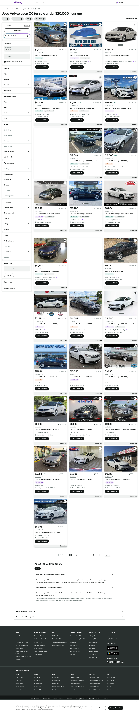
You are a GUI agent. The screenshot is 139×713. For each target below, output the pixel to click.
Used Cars (18, 636)
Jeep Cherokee (75, 690)
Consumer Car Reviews (40, 636)
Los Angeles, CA (93, 642)
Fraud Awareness (94, 699)
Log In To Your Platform (113, 639)
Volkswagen (19, 9)
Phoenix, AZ (92, 645)
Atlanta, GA (92, 648)
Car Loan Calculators (76, 636)
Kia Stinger (110, 683)
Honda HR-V (37, 690)
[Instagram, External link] (118, 662)
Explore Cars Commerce (114, 636)
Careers (69, 699)
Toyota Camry (20, 687)
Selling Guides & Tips (58, 645)
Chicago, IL (92, 636)
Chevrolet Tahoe (94, 687)
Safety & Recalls (38, 648)
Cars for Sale (10, 9)
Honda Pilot (37, 687)
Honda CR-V (37, 677)
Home (3, 9)
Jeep (72, 674)
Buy (30, 3)
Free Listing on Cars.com (59, 642)
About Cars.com (36, 699)
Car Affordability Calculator (78, 639)
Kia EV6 (109, 690)
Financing (18, 660)
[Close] (137, 701)
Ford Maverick (56, 677)
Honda (36, 674)
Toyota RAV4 (19, 677)
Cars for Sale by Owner (22, 645)
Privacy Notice (35, 706)
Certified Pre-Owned (22, 642)
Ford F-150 (55, 683)
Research (45, 3)
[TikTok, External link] (108, 662)
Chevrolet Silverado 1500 (96, 680)
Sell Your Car (55, 636)
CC (25, 9)
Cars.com (84, 706)
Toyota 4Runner (20, 690)
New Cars (18, 639)
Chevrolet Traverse (94, 683)
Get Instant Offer (57, 639)
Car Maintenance (75, 651)
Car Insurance (74, 648)
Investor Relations (57, 699)
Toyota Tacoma (20, 683)
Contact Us (46, 699)
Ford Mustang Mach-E (58, 687)
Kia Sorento (110, 680)
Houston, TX (92, 639)
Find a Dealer (19, 648)
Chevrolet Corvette (94, 677)
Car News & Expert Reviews (42, 639)
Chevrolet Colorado (95, 690)
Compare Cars (38, 642)
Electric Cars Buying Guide (23, 656)
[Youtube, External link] (115, 662)
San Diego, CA (93, 658)
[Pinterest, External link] (122, 662)
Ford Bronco (56, 680)
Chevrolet (92, 674)
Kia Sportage (111, 677)
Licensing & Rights (80, 699)
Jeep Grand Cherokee (77, 680)
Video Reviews (38, 654)
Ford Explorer (56, 690)
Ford (53, 674)
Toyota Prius (19, 680)
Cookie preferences (98, 708)
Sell (37, 3)
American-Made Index (40, 651)
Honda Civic (37, 680)
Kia (108, 674)
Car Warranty (74, 645)
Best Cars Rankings (39, 645)
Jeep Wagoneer (75, 683)
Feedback (105, 699)
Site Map (72, 654)
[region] (69, 706)
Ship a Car (73, 642)
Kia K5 (109, 687)
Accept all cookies (115, 708)
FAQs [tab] (37, 569)
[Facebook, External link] (111, 662)
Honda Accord (38, 683)
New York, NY (92, 654)
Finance (55, 3)
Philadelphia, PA (93, 651)
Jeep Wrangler (75, 677)
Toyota (17, 674)
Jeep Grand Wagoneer (77, 687)
